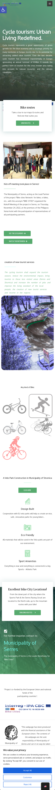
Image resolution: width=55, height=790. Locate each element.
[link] (3, 9)
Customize (27, 777)
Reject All (27, 784)
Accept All (27, 770)
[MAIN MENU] (49, 3)
